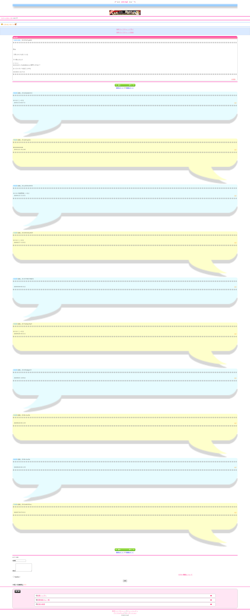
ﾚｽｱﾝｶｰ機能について (185, 575)
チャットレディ (132, 611)
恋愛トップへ (41, 595)
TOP (2, 18)
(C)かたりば (125, 615)
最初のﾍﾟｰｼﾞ (120, 88)
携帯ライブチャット (119, 611)
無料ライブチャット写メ (125, 29)
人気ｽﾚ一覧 (8, 18)
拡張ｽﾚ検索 (41, 604)
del (235, 103)
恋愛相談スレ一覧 (43, 600)
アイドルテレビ (119, 613)
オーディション (131, 613)
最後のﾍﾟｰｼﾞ (130, 88)
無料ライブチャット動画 (125, 32)
